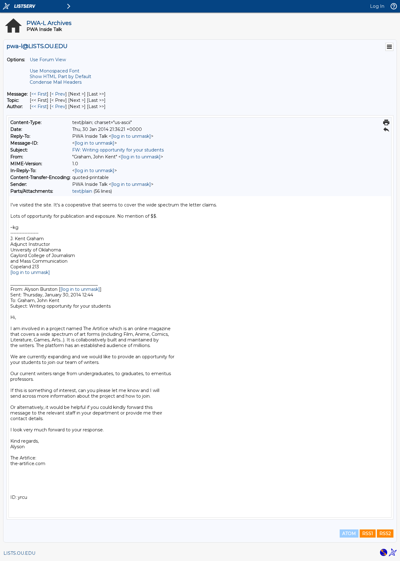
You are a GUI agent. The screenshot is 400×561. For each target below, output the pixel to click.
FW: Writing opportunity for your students (118, 150)
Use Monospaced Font (54, 71)
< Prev (58, 94)
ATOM (349, 533)
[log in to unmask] (131, 136)
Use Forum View (48, 59)
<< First (39, 94)
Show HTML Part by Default (60, 76)
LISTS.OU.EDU (19, 553)
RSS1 (367, 533)
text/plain (82, 191)
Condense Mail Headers (56, 82)
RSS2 (385, 533)
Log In (377, 6)
